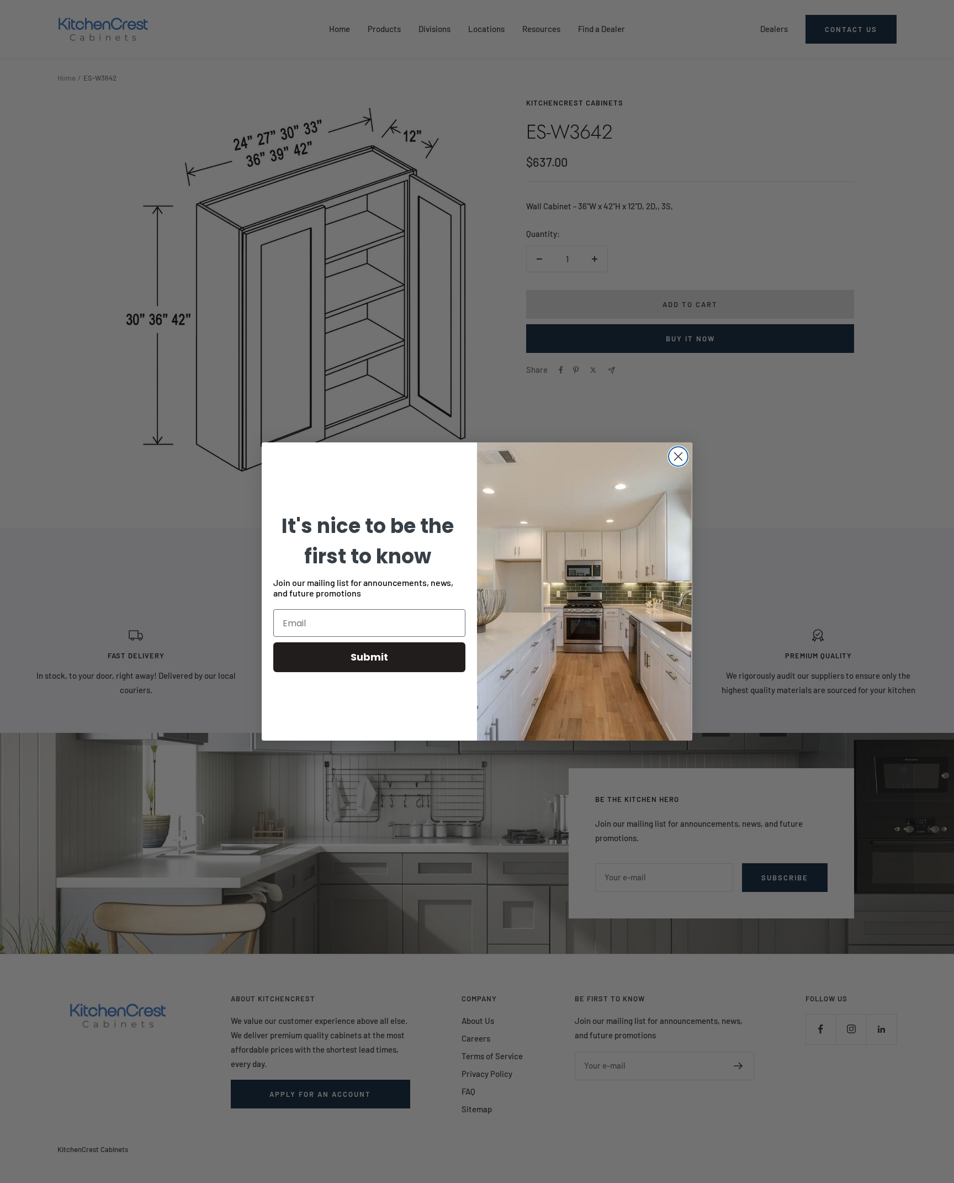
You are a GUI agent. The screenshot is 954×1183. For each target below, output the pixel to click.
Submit (369, 657)
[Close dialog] (678, 456)
